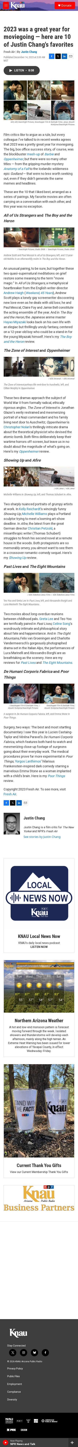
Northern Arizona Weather (39, 1020)
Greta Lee (46, 619)
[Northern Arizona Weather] (39, 986)
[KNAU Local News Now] (39, 893)
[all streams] (73, 1442)
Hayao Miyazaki (15, 322)
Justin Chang (29, 52)
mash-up (33, 154)
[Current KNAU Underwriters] (39, 1197)
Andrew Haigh (14, 293)
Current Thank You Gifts (39, 1165)
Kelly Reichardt (29, 509)
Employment (14, 1384)
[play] (5, 1442)
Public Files (13, 1376)
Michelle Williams (35, 514)
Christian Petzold (40, 528)
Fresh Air (10, 794)
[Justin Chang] (12, 823)
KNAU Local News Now (39, 936)
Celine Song (61, 624)
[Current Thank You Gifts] (39, 1110)
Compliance (14, 1392)
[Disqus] (39, 1270)
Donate (66, 5)
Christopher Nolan (17, 427)
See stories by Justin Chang (42, 837)
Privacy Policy (15, 1368)
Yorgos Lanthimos (28, 761)
